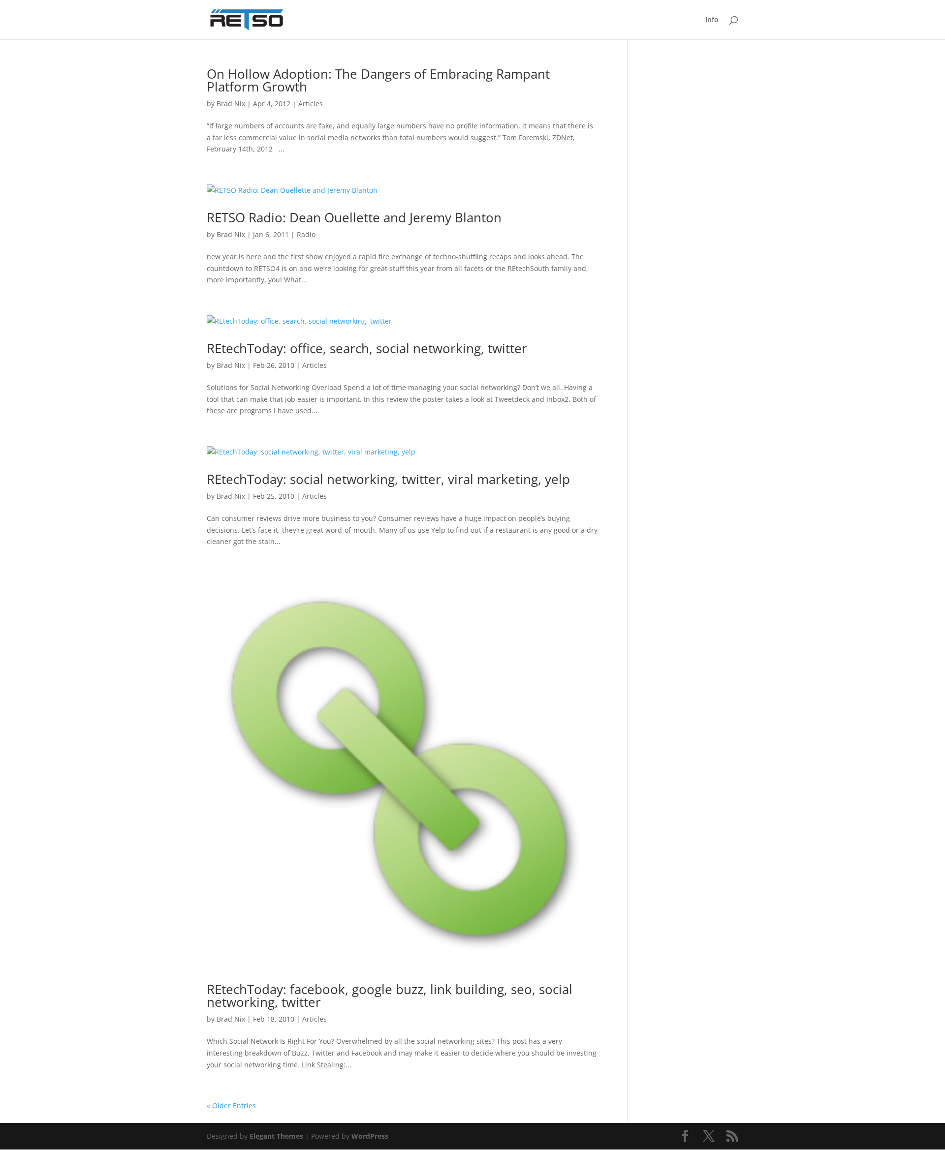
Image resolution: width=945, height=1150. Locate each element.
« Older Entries (231, 1105)
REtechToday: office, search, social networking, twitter (367, 348)
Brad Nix (231, 103)
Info (712, 20)
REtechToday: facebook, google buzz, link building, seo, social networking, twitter (389, 995)
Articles (310, 103)
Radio (306, 234)
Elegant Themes (276, 1136)
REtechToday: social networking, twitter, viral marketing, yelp (388, 479)
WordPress (369, 1136)
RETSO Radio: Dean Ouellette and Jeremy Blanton (354, 217)
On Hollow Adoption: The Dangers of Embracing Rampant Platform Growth (378, 80)
